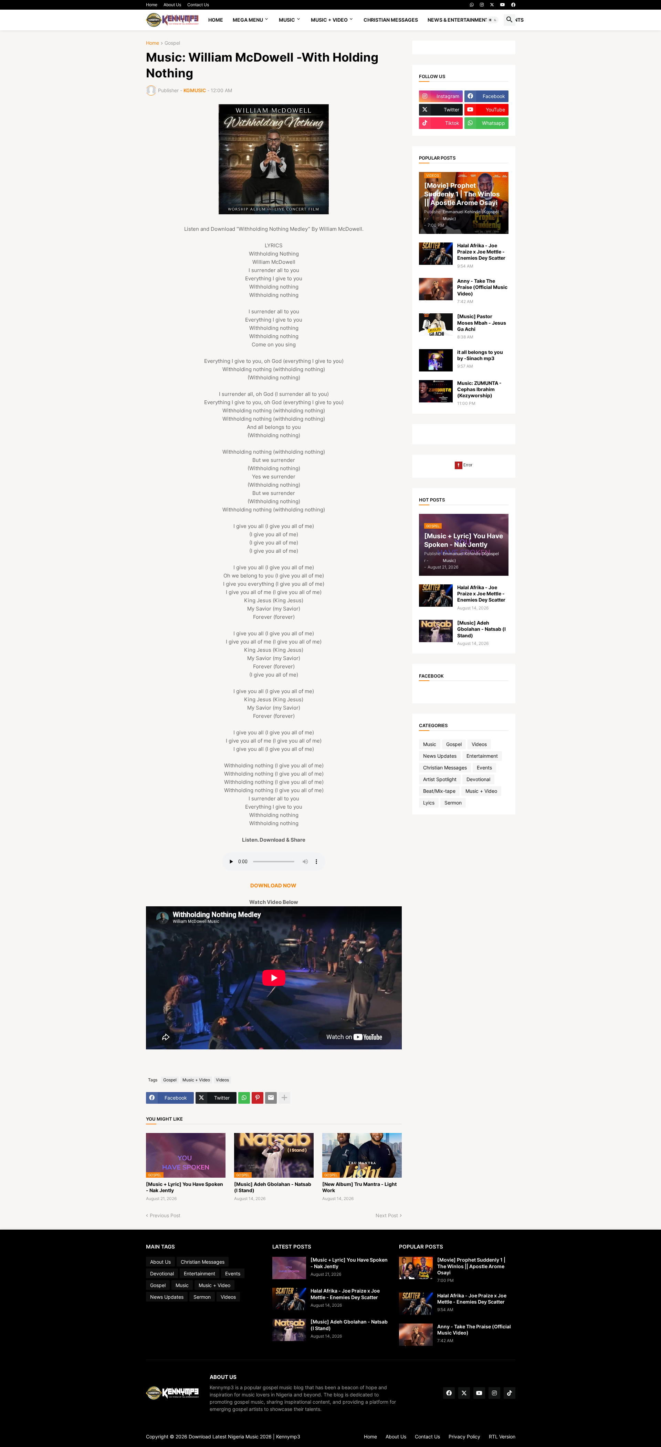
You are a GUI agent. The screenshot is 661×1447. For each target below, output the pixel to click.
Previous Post (165, 1215)
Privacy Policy (464, 1436)
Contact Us (198, 4)
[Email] (271, 1098)
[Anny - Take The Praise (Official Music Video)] (436, 289)
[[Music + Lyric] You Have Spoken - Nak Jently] (289, 1268)
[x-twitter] (492, 5)
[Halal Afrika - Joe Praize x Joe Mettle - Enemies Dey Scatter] (436, 253)
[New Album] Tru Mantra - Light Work (359, 1187)
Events (484, 767)
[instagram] (482, 5)
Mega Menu (248, 20)
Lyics (428, 803)
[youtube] (502, 5)
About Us (172, 4)
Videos (222, 1079)
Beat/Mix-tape (439, 791)
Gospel (172, 43)
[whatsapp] (472, 5)
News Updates (440, 756)
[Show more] (284, 1098)
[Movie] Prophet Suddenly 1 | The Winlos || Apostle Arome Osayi (471, 1266)
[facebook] (513, 5)
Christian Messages (391, 20)
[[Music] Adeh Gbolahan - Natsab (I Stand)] (436, 631)
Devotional (478, 779)
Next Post (387, 1215)
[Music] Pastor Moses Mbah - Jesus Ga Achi (481, 322)
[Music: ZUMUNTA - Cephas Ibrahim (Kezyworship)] (436, 391)
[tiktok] (509, 1393)
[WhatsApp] (244, 1098)
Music (287, 20)
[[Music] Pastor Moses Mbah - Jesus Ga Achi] (436, 324)
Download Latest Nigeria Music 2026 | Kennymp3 (244, 1436)
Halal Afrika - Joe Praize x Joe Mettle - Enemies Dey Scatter (481, 251)
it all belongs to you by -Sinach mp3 (480, 355)
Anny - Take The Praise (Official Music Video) (482, 287)
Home (151, 4)
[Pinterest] (257, 1098)
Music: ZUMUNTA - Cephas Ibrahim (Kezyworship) (479, 389)
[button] (493, 20)
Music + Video (329, 20)
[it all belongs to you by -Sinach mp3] (436, 360)
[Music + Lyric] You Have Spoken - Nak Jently (184, 1187)
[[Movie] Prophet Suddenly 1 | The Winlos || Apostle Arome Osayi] (416, 1268)
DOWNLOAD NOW (273, 885)
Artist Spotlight (440, 779)
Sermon (453, 803)
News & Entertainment (458, 20)
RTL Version (502, 1436)
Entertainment (482, 756)
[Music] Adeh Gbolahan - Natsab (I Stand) (272, 1187)
